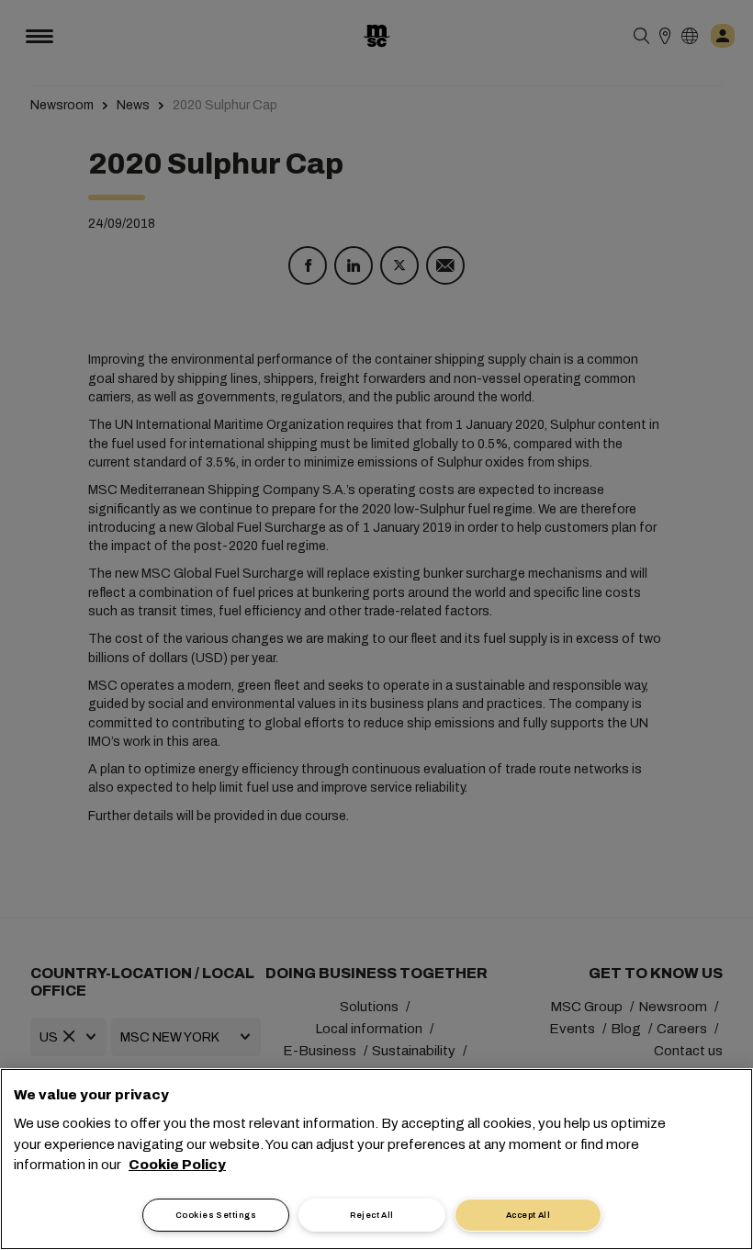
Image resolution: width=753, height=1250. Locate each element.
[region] (376, 1159)
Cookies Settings (215, 1215)
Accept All (528, 1215)
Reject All (372, 1215)
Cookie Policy (177, 1164)
